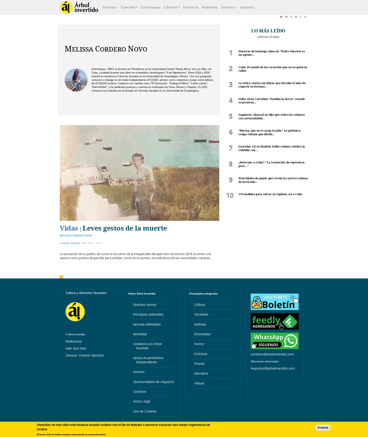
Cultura (199, 305)
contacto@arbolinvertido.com (272, 354)
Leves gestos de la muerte (125, 227)
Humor (199, 344)
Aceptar (323, 427)
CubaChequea (151, 7)
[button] (282, 17)
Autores (139, 372)
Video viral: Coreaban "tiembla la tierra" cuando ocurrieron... (271, 100)
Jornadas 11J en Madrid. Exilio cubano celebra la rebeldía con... (271, 148)
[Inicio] (79, 7)
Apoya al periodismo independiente (148, 360)
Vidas (69, 227)
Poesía (199, 364)
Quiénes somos (144, 305)
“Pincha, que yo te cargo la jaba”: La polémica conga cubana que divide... (269, 132)
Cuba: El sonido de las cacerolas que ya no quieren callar (272, 69)
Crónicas (64, 243)
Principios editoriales (148, 314)
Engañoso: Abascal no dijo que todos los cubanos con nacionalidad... (271, 116)
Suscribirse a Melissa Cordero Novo (61, 276)
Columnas (171, 7)
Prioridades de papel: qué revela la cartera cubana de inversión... (273, 180)
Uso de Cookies (145, 411)
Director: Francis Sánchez (85, 355)
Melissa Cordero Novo (76, 235)
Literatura (228, 7)
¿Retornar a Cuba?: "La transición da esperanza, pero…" (271, 164)
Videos (199, 383)
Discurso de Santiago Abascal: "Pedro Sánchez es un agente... (271, 53)
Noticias (200, 324)
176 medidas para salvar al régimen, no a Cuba (270, 194)
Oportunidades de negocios (153, 382)
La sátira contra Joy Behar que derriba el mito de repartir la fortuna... (272, 84)
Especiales (128, 7)
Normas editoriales (147, 324)
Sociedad (75, 243)
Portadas (109, 7)
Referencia (74, 341)
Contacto (139, 392)
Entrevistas (191, 7)
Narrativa (201, 373)
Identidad (140, 334)
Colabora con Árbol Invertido (147, 346)
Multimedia (210, 7)
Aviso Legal (141, 401)
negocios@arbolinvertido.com (273, 368)
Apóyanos (247, 7)
